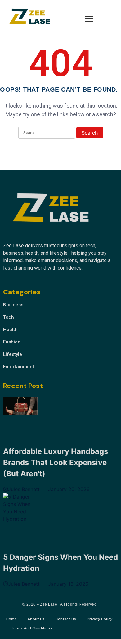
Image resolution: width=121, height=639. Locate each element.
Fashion (11, 342)
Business (13, 305)
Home (11, 619)
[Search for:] (46, 133)
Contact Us (66, 619)
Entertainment (18, 366)
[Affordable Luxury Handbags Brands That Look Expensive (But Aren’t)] (20, 407)
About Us (36, 619)
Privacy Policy (99, 619)
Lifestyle (12, 354)
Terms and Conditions (31, 628)
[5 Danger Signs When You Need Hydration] (20, 508)
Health (10, 329)
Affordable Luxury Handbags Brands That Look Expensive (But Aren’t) (55, 462)
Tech (8, 317)
